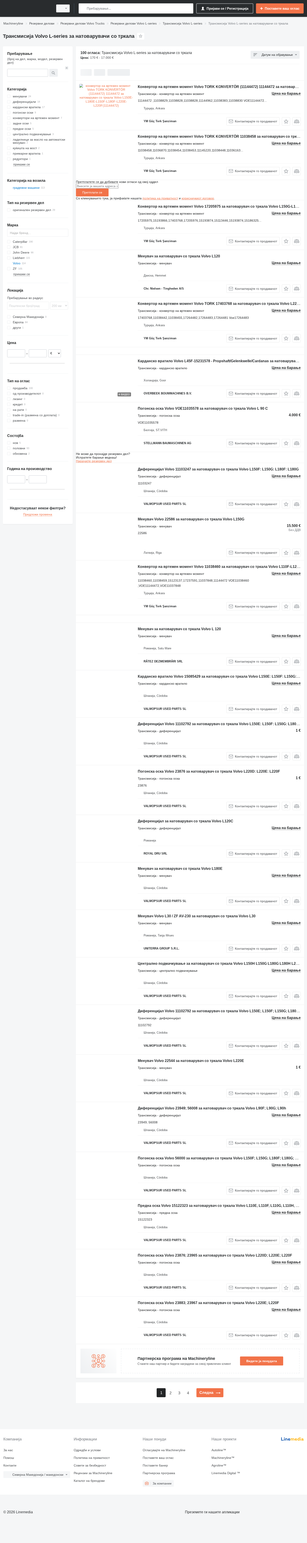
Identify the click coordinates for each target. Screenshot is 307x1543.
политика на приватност (160, 198)
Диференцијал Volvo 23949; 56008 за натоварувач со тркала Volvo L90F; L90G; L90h (212, 1108)
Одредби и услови (87, 1450)
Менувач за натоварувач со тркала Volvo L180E (180, 868)
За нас (8, 1450)
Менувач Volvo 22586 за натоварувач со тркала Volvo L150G (191, 519)
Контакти (9, 1465)
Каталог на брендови (89, 1480)
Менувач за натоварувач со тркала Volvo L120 (179, 256)
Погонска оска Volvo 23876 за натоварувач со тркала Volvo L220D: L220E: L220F (209, 771)
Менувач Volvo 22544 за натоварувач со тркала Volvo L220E (191, 1061)
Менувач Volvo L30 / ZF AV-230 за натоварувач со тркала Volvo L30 (197, 916)
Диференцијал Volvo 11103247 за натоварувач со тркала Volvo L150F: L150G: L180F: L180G (218, 469)
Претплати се (92, 192)
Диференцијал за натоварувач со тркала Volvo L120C (185, 821)
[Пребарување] (83, 8)
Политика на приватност (92, 1458)
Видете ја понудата (261, 1361)
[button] (286, 121)
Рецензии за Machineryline (93, 1473)
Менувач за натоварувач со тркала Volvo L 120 (179, 629)
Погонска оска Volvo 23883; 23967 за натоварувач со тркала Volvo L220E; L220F (208, 1303)
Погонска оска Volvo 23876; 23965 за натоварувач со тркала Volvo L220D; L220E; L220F (215, 1255)
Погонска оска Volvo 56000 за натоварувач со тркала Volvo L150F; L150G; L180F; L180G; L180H (222, 1158)
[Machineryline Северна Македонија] (27, 8)
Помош (8, 1458)
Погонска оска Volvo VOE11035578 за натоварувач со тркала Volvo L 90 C (203, 408)
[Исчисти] (66, 68)
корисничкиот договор (198, 198)
